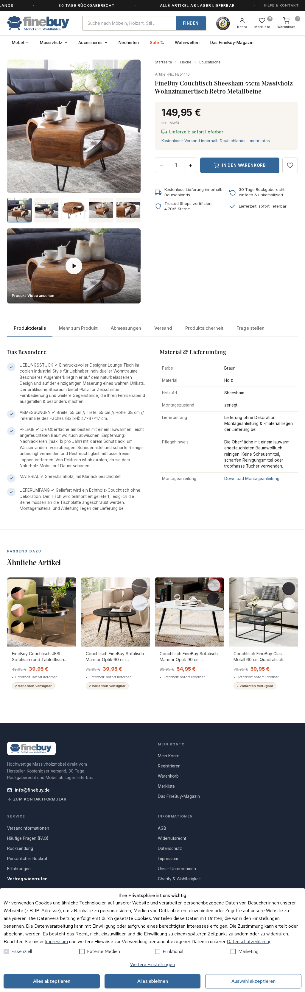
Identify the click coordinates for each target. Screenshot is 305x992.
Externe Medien (103, 951)
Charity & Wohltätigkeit (179, 878)
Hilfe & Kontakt (281, 5)
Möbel (18, 42)
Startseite (163, 62)
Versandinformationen (28, 828)
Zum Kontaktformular (39, 799)
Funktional (173, 951)
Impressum (56, 941)
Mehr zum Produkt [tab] (78, 328)
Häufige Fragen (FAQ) (27, 838)
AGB (162, 828)
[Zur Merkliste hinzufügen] (290, 165)
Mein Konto (169, 755)
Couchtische (210, 62)
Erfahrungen (19, 868)
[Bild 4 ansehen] (101, 210)
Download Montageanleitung (251, 478)
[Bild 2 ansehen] (46, 210)
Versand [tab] (163, 328)
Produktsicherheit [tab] (204, 328)
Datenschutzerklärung (249, 941)
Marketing (248, 951)
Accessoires (90, 42)
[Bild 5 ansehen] (128, 210)
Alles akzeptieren (51, 981)
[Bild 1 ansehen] (19, 210)
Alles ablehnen (152, 981)
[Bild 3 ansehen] (73, 210)
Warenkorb (168, 776)
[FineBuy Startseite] (40, 23)
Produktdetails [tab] (30, 328)
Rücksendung (20, 848)
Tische (185, 62)
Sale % (157, 42)
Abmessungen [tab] (126, 328)
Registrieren (169, 766)
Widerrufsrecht (172, 838)
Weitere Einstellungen (152, 964)
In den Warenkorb (244, 165)
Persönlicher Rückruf (27, 858)
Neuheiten (129, 42)
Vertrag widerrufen (27, 878)
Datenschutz (170, 848)
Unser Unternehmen (177, 868)
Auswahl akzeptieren (253, 981)
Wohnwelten (187, 42)
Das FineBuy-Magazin (231, 42)
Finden (191, 23)
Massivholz (51, 42)
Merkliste (166, 786)
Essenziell (21, 951)
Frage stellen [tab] (250, 328)
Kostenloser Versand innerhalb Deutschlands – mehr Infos (215, 140)
